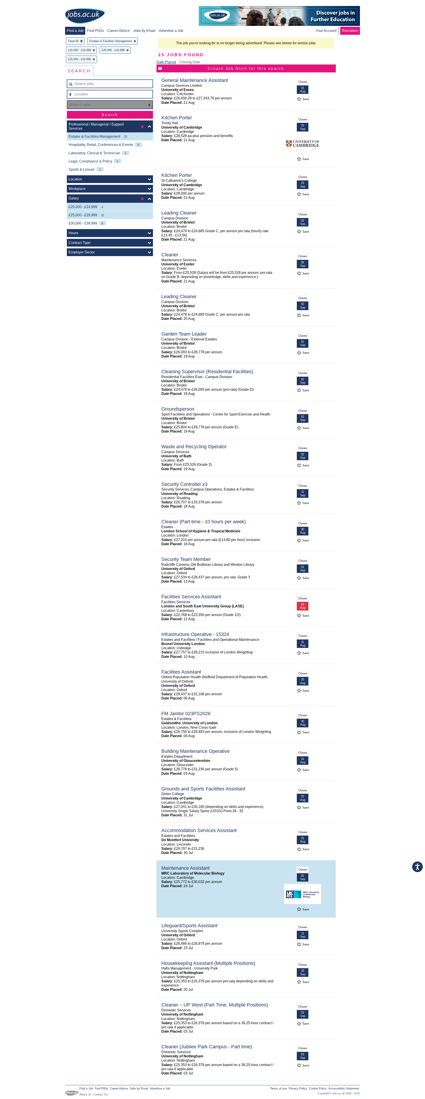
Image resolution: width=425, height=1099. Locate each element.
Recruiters (350, 31)
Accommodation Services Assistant (199, 830)
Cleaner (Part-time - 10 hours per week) (203, 521)
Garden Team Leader (184, 334)
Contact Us (100, 1094)
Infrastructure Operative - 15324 (195, 634)
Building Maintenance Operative (195, 751)
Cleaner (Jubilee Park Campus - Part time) (206, 1046)
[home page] (85, 16)
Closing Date (190, 62)
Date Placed (166, 62)
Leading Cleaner (179, 213)
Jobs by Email (144, 31)
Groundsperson (177, 409)
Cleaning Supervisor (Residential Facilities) (207, 371)
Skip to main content (18, 4)
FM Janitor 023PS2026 (186, 713)
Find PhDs (95, 31)
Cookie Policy (318, 1088)
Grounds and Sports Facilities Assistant (203, 789)
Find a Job (75, 31)
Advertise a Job (171, 31)
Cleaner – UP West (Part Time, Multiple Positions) (214, 1005)
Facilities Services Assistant (191, 596)
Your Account (326, 31)
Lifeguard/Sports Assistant (189, 925)
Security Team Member (186, 559)
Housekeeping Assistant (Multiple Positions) (208, 963)
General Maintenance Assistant (194, 80)
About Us (85, 1094)
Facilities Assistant (181, 672)
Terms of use (278, 1088)
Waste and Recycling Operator (194, 446)
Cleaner (169, 254)
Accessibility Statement (343, 1088)
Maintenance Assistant (185, 868)
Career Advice (118, 31)
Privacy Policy (298, 1088)
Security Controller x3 (184, 484)
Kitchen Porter (176, 117)
